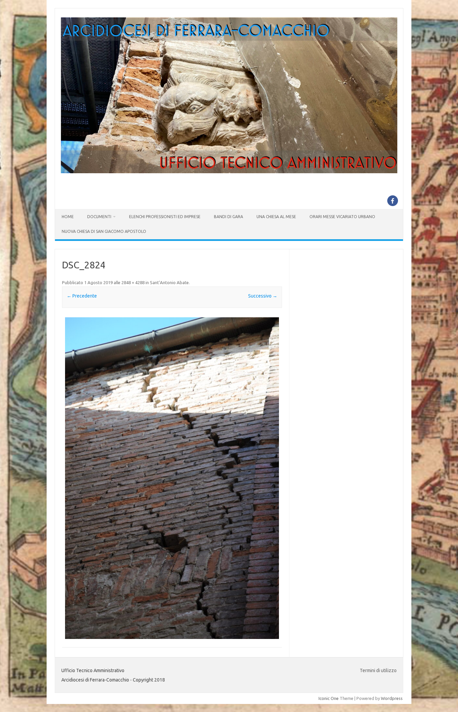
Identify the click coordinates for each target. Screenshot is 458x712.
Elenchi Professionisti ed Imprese (165, 216)
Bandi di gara (228, 216)
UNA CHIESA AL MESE (276, 216)
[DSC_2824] (172, 478)
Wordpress (392, 698)
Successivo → (262, 296)
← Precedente (82, 296)
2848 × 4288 (133, 282)
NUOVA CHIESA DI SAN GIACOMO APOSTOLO (104, 231)
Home (68, 216)
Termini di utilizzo (378, 670)
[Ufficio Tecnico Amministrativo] (229, 171)
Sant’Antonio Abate (169, 282)
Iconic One (329, 698)
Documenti (99, 216)
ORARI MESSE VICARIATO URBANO (342, 216)
